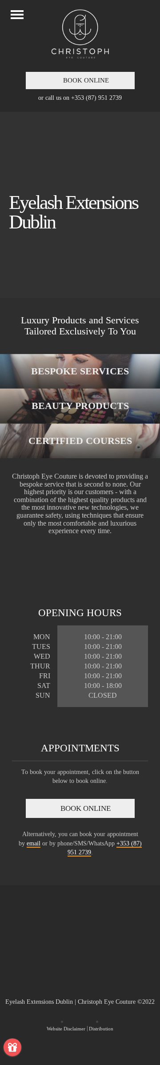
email (33, 843)
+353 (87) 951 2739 (96, 97)
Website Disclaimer (66, 1028)
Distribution (101, 1028)
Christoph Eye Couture (80, 963)
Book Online (85, 80)
